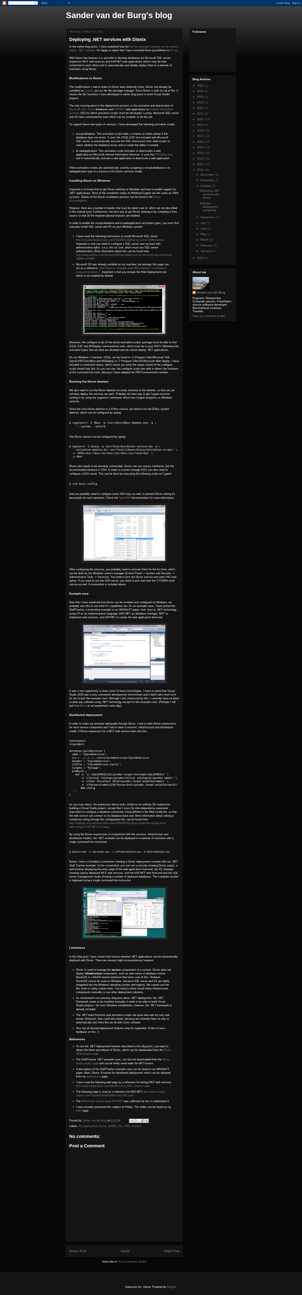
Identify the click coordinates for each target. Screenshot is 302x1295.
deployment (90, 1126)
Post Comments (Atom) (133, 1261)
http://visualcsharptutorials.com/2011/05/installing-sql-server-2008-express (120, 239)
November (208, 180)
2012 (200, 164)
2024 (200, 96)
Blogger (171, 1286)
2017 (200, 136)
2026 (200, 85)
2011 (200, 169)
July (203, 223)
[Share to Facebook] (143, 1121)
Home (125, 1251)
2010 (200, 258)
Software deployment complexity (209, 207)
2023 (200, 102)
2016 (200, 141)
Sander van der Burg (211, 292)
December (208, 174)
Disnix (174, 50)
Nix (120, 1126)
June (204, 228)
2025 (200, 91)
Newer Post (77, 1251)
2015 (200, 147)
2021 (200, 113)
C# (80, 1126)
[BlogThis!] (135, 1121)
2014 (200, 152)
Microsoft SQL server (82, 109)
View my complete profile (208, 316)
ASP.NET (119, 109)
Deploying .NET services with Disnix (210, 194)
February (207, 245)
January (206, 251)
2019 (200, 124)
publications (94, 1076)
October (206, 186)
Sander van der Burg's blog (119, 15)
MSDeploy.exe (163, 154)
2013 (200, 158)
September (208, 217)
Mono (83, 705)
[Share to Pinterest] (147, 1121)
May (204, 234)
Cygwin (88, 90)
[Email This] (131, 1121)
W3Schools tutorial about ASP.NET (102, 1101)
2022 (200, 108)
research (136, 1126)
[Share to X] (139, 1121)
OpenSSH (125, 497)
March (205, 239)
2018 (200, 130)
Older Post (171, 1251)
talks (79, 1110)
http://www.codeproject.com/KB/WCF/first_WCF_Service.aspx (113, 1085)
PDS (127, 1126)
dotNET (112, 1126)
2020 (200, 119)
